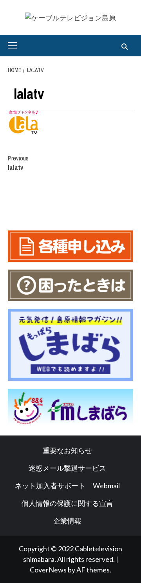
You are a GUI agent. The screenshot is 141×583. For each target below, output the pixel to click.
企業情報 (67, 520)
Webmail (106, 485)
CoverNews (48, 569)
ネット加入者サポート (50, 485)
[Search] (124, 46)
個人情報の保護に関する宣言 (67, 503)
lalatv (18, 163)
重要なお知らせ (67, 450)
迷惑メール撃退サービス (67, 468)
